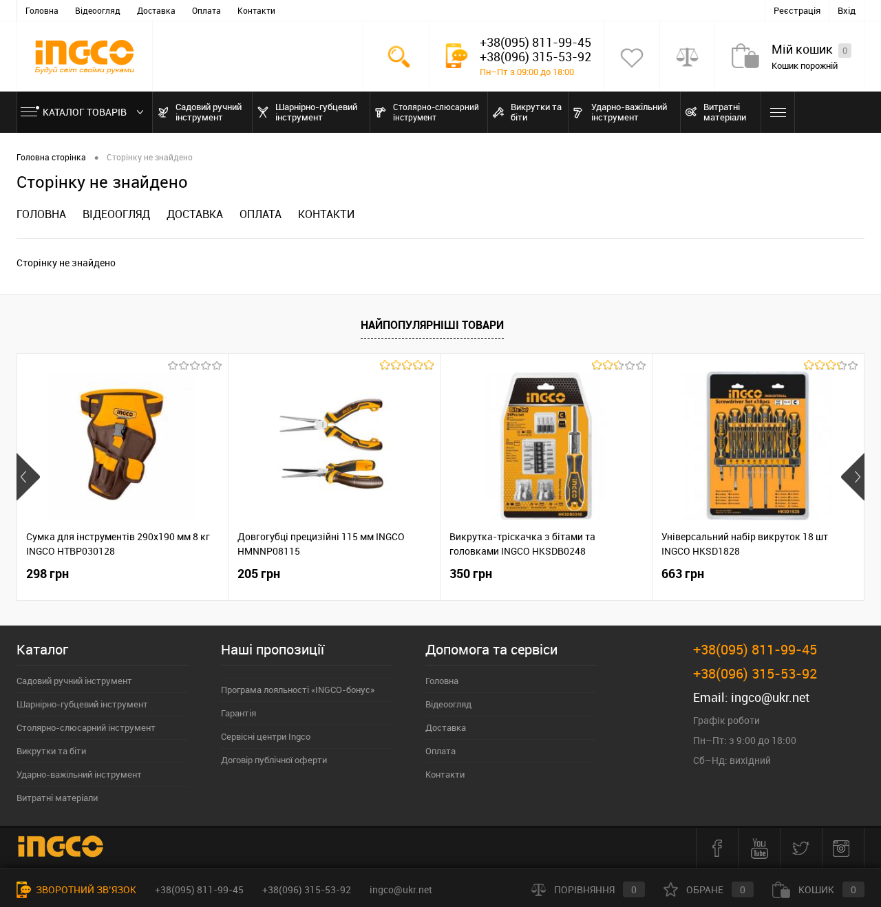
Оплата (206, 10)
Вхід (847, 10)
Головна (42, 10)
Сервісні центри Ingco (265, 736)
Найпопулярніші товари (432, 324)
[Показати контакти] (457, 55)
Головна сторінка (51, 156)
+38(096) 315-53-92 (306, 889)
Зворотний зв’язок (85, 889)
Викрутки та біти (51, 751)
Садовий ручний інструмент (74, 680)
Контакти (256, 10)
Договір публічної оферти (274, 760)
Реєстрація (797, 10)
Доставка (156, 10)
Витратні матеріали (57, 797)
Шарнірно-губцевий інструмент (82, 704)
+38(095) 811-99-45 (199, 889)
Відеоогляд (97, 10)
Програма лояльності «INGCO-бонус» (297, 689)
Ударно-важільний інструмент (79, 774)
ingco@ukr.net (770, 697)
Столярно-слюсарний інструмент (86, 727)
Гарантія (238, 713)
